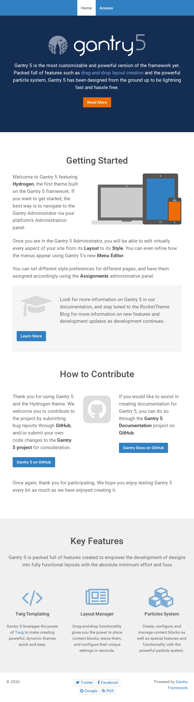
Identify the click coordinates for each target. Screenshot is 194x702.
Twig (19, 632)
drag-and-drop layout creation (112, 73)
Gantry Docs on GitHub (143, 447)
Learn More (31, 336)
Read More (97, 102)
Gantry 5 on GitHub (34, 462)
